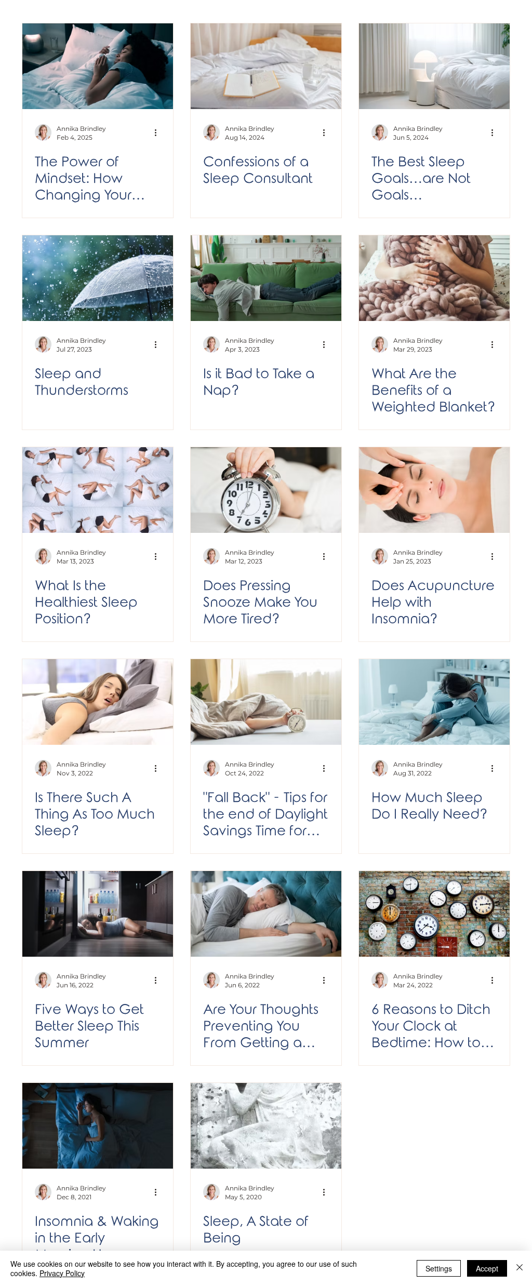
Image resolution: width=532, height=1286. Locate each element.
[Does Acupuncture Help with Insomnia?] (434, 490)
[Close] (519, 1268)
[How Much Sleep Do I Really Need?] (434, 702)
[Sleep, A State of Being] (266, 1126)
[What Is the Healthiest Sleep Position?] (97, 490)
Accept (487, 1268)
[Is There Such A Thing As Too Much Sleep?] (97, 702)
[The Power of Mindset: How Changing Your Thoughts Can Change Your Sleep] (97, 66)
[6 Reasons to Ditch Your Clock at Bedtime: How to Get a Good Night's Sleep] (434, 914)
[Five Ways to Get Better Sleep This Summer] (97, 914)
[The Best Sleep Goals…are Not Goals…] (434, 66)
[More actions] (159, 132)
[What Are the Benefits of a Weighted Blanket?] (434, 278)
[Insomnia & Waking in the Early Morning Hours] (97, 1126)
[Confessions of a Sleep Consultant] (266, 66)
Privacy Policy (62, 1273)
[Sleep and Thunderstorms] (97, 278)
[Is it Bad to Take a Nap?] (266, 278)
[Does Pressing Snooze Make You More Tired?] (266, 490)
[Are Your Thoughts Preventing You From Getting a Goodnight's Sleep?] (266, 914)
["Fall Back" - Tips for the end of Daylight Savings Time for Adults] (266, 702)
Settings (438, 1268)
